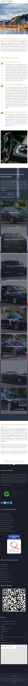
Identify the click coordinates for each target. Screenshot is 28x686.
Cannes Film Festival (6, 575)
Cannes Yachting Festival (7, 577)
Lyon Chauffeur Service (6, 524)
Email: (2, 623)
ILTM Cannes (4, 570)
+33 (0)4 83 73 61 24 (21, 454)
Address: (3, 626)
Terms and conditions (7, 680)
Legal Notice (23, 678)
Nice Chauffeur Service (6, 513)
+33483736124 (11, 642)
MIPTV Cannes (4, 566)
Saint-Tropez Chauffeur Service (8, 520)
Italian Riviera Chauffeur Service (8, 530)
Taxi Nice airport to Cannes (7, 581)
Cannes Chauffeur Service (7, 515)
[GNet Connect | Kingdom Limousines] (14, 493)
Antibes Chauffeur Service (7, 517)
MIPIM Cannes (4, 568)
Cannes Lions (4, 579)
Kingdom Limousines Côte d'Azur (9, 621)
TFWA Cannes (4, 564)
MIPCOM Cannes (5, 572)
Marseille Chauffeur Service (7, 522)
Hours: (2, 635)
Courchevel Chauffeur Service (8, 526)
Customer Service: (4, 642)
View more (14, 213)
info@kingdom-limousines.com (8, 454)
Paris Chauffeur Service (6, 528)
